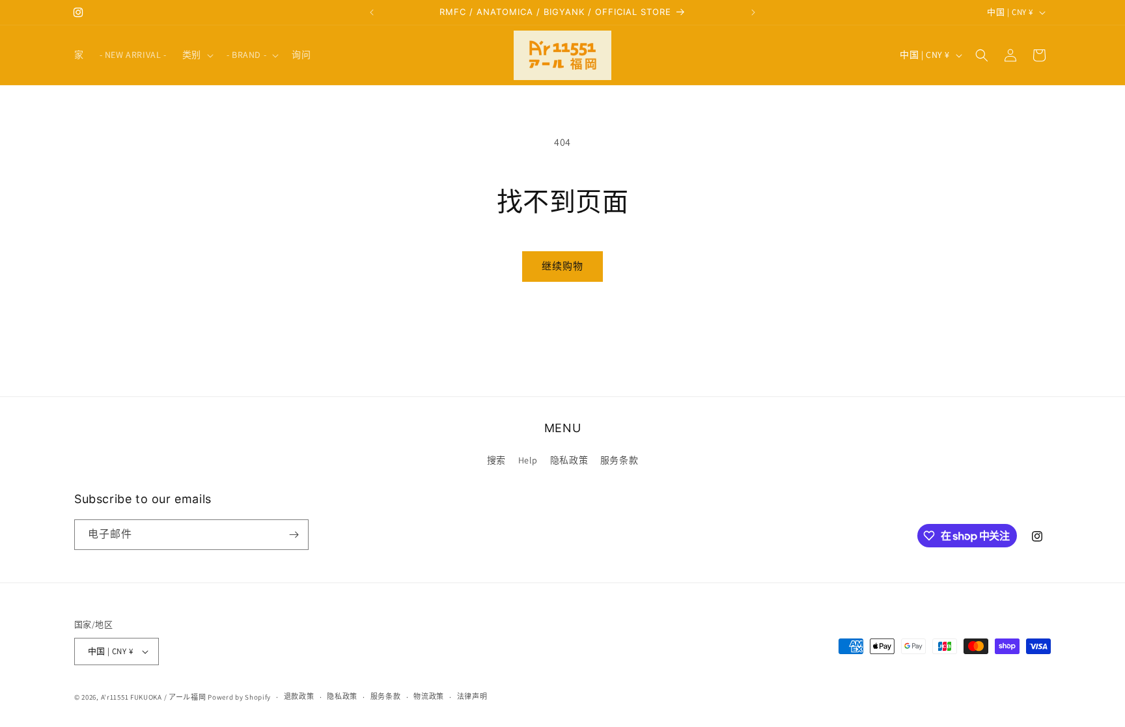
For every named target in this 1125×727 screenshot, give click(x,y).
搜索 (496, 460)
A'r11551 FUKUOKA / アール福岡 (153, 697)
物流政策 (428, 696)
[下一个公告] (753, 12)
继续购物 (562, 266)
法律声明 (472, 696)
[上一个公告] (371, 12)
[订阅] (293, 534)
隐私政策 (569, 460)
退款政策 (299, 696)
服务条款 (619, 460)
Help (528, 460)
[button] (196, 54)
